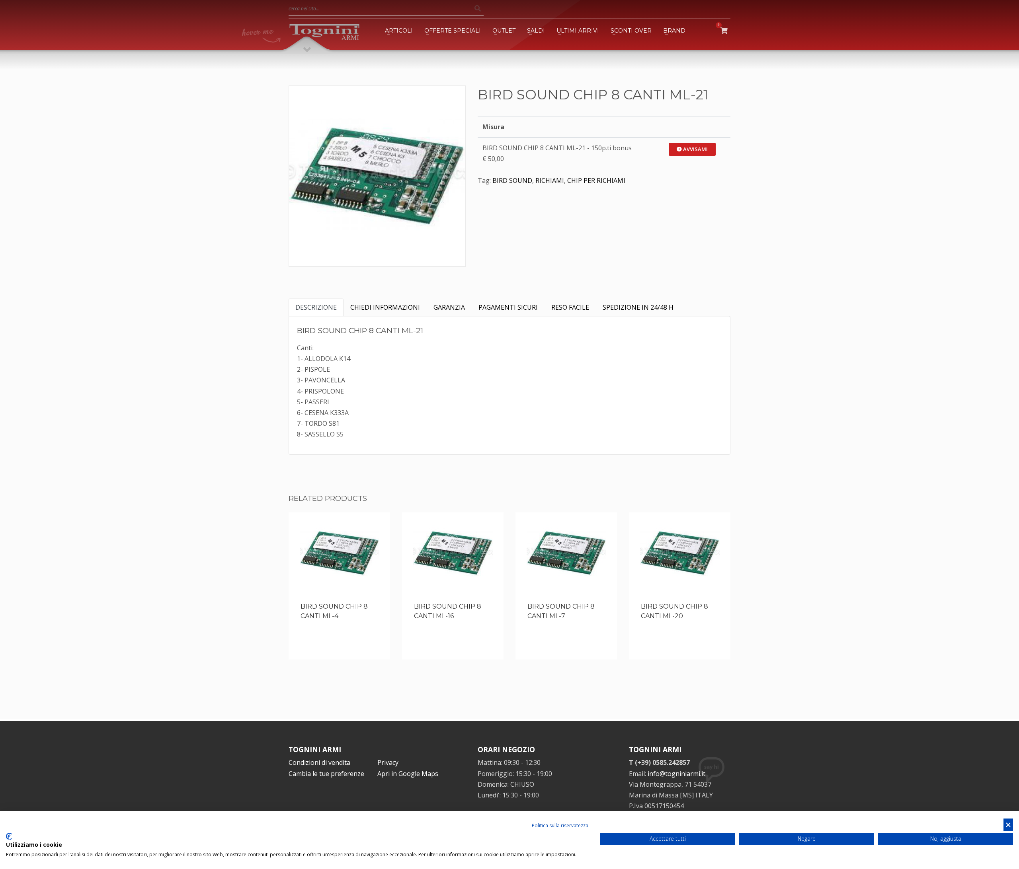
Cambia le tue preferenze (326, 773)
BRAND (674, 30)
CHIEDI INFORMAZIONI (385, 307)
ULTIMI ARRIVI (577, 30)
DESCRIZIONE (316, 307)
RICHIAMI (549, 180)
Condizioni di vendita (319, 762)
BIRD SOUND (512, 180)
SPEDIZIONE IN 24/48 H (638, 307)
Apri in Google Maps (407, 773)
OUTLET (503, 30)
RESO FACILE (570, 307)
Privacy (387, 762)
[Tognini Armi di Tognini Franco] (324, 30)
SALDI (536, 30)
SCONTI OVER (631, 30)
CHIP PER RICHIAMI (596, 180)
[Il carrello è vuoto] (725, 30)
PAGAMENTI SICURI (508, 307)
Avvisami (695, 149)
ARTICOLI (399, 30)
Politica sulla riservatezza (560, 825)
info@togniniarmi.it (676, 773)
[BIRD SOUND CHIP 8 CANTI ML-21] (377, 174)
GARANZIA (449, 307)
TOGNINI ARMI (315, 749)
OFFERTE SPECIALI (452, 30)
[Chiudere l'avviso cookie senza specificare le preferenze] (1008, 825)
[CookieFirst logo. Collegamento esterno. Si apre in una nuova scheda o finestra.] (9, 836)
